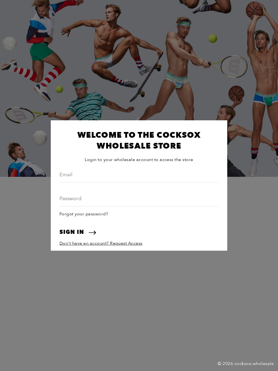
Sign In (72, 232)
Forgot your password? (83, 214)
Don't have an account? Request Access (101, 243)
